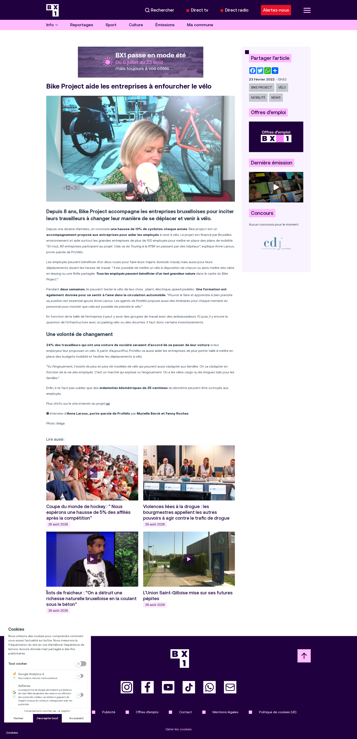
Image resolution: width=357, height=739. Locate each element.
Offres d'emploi (147, 712)
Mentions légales (225, 712)
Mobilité (258, 97)
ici (107, 403)
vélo (282, 87)
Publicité (108, 712)
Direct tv (199, 10)
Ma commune (200, 25)
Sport (111, 25)
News (276, 97)
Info (50, 25)
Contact (185, 712)
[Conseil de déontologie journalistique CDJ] (276, 243)
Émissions (165, 25)
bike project (261, 87)
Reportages (81, 25)
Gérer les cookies (178, 729)
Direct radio (237, 10)
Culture (136, 25)
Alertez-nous (276, 10)
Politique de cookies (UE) (277, 712)
